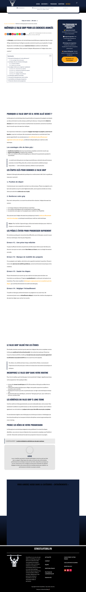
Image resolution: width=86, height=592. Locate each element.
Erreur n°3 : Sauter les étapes (17, 72)
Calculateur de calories (71, 562)
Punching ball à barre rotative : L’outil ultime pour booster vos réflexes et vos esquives (43, 509)
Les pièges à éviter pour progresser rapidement (19, 67)
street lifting (46, 9)
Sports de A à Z (68, 566)
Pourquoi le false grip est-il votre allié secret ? (19, 58)
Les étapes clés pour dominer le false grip (18, 61)
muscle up (39, 9)
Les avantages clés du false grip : (17, 60)
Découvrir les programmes (70, 59)
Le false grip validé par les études (16, 75)
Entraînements (11, 23)
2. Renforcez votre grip (15, 65)
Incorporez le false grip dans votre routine (18, 77)
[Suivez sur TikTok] (70, 570)
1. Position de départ (15, 63)
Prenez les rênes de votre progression (17, 80)
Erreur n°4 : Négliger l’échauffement (18, 73)
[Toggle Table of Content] (49, 56)
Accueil (38, 4)
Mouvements (44, 4)
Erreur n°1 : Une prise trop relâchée (18, 68)
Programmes (53, 4)
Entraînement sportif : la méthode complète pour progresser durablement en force (43, 491)
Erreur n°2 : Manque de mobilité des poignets (20, 70)
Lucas (30, 456)
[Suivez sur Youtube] (65, 570)
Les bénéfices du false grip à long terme (17, 79)
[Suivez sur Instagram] (68, 570)
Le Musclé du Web (44, 589)
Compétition (61, 4)
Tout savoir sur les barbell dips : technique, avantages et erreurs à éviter (43, 527)
